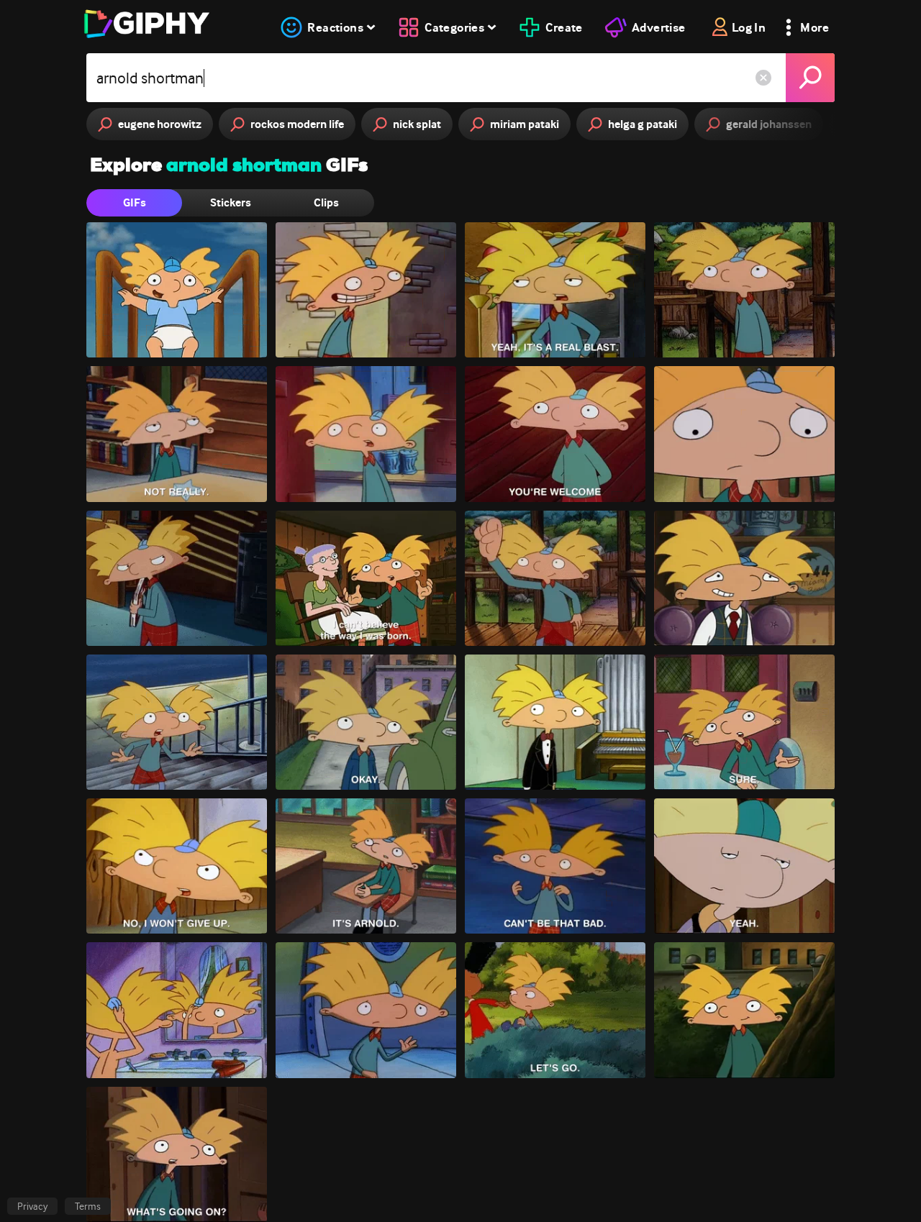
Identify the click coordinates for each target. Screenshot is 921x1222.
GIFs (134, 202)
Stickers (230, 202)
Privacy (32, 1206)
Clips (326, 202)
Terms (88, 1206)
